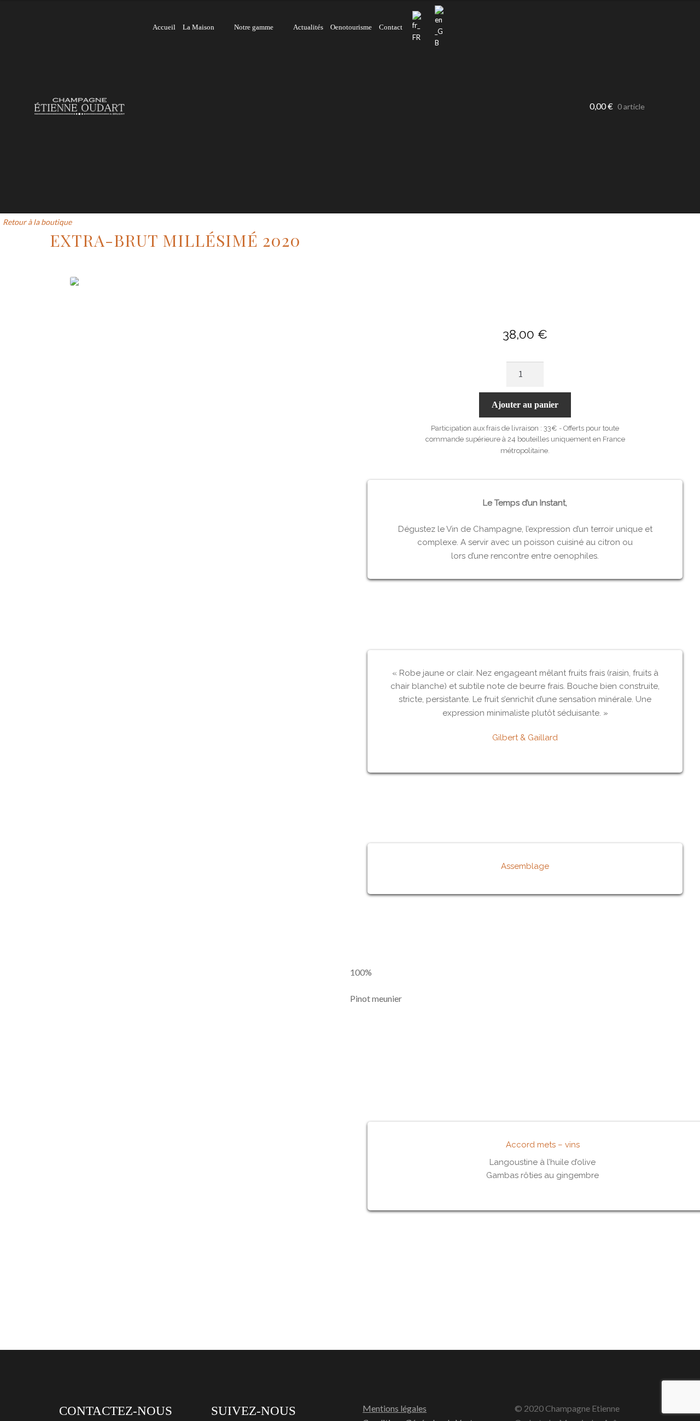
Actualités (308, 27)
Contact (390, 27)
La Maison (198, 27)
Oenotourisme (351, 27)
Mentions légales (395, 1408)
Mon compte (455, 28)
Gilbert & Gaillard (525, 738)
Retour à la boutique (37, 222)
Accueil (164, 27)
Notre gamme (253, 27)
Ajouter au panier (525, 404)
